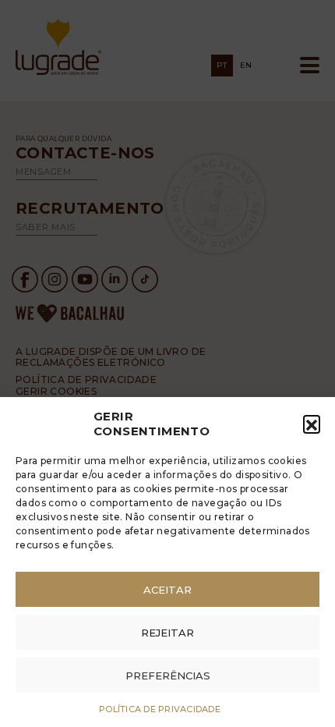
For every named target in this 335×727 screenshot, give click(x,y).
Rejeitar (167, 632)
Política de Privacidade (159, 709)
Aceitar (167, 589)
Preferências (167, 675)
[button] (311, 423)
